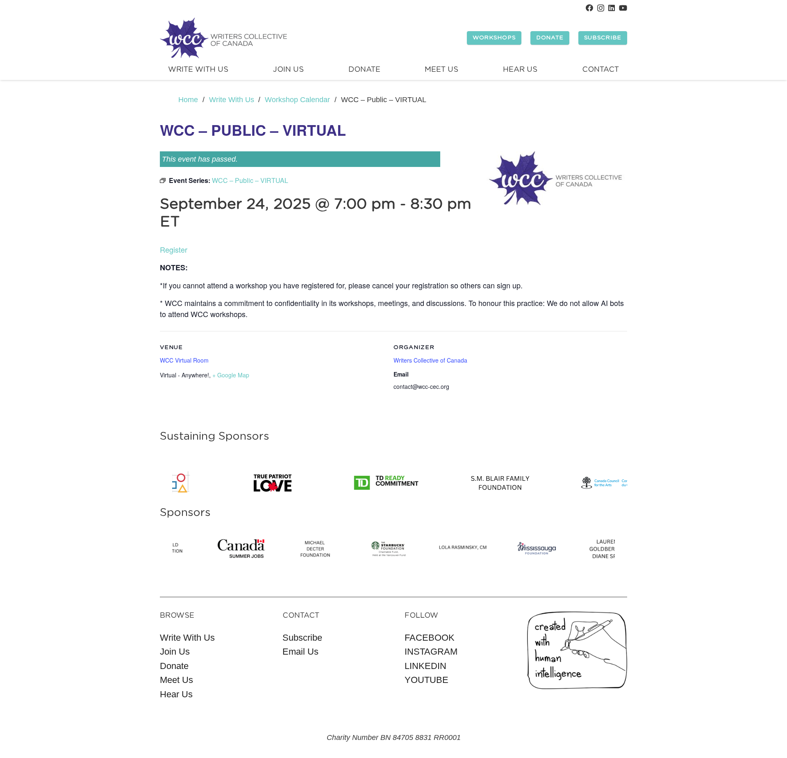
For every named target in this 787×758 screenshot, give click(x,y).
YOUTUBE (426, 680)
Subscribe (302, 637)
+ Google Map (230, 375)
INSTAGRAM (431, 651)
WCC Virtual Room (184, 360)
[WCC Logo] (223, 38)
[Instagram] (600, 8)
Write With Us (187, 637)
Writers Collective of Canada (430, 360)
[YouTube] (623, 7)
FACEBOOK (430, 637)
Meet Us (176, 680)
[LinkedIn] (611, 7)
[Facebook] (589, 7)
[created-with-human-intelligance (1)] (577, 650)
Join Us (175, 651)
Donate (174, 666)
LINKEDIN (425, 666)
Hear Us (176, 694)
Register (173, 249)
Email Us (300, 651)
